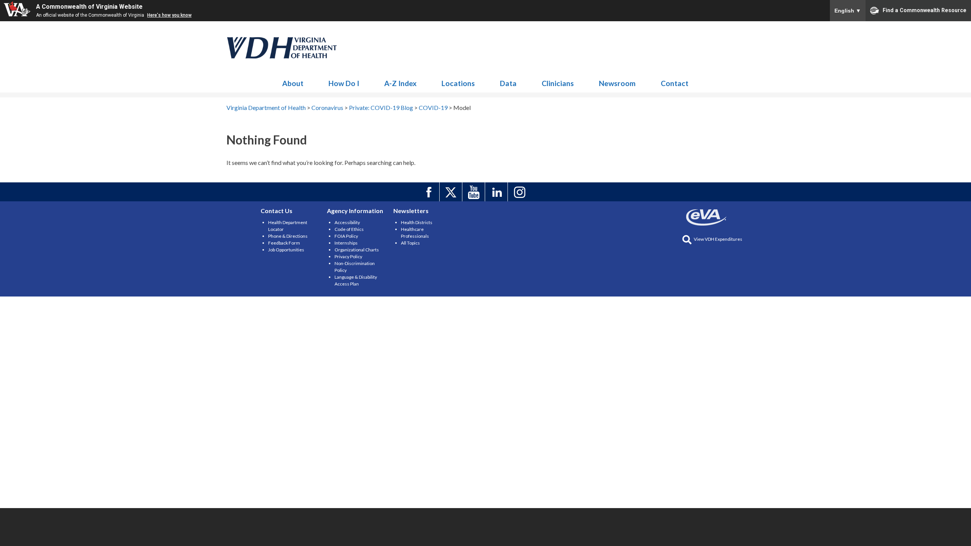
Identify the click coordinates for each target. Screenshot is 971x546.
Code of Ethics (349, 229)
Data (508, 83)
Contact (674, 83)
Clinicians (558, 83)
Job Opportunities (286, 250)
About (292, 83)
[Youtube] (474, 191)
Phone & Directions (288, 236)
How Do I (343, 83)
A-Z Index (400, 83)
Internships (346, 243)
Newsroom (617, 83)
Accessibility (347, 222)
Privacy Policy (348, 256)
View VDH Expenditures (718, 239)
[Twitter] (452, 191)
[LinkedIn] (497, 191)
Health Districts (416, 222)
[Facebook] (429, 191)
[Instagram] (520, 191)
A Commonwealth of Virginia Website (89, 6)
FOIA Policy (346, 236)
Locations (458, 83)
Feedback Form (284, 243)
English (847, 11)
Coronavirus (282, 47)
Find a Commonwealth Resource (924, 10)
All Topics (410, 243)
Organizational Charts (357, 250)
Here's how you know (169, 15)
